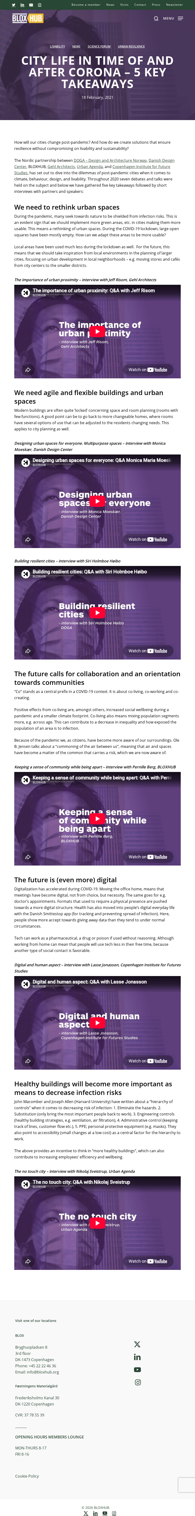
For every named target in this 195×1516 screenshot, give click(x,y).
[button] (173, 18)
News (76, 46)
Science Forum (99, 46)
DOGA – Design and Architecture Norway (110, 160)
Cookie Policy (27, 1476)
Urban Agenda (90, 166)
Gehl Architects (61, 166)
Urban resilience (131, 46)
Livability (57, 46)
